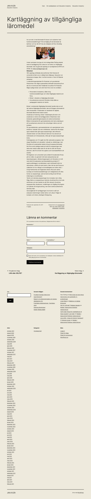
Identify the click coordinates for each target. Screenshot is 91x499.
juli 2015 (9, 390)
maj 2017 (9, 356)
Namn (29, 240)
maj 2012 (9, 456)
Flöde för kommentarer (66, 335)
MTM (56, 206)
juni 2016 (9, 373)
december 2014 (11, 403)
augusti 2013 (10, 430)
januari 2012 (10, 464)
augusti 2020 (10, 333)
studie (62, 206)
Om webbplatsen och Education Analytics (58, 6)
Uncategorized (60, 204)
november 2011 (11, 469)
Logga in (62, 331)
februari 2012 (10, 462)
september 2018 (11, 341)
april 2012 (9, 458)
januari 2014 (10, 422)
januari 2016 (10, 382)
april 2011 (9, 479)
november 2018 (11, 337)
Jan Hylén (11, 6)
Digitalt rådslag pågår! (39, 309)
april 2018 (9, 346)
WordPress (81, 492)
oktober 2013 (10, 428)
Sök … (8, 291)
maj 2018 (9, 343)
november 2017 (11, 350)
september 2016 (11, 371)
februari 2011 (10, 484)
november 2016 (11, 367)
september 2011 (11, 473)
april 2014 (9, 416)
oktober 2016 (10, 369)
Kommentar (30, 224)
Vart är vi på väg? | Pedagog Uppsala (70, 305)
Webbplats (29, 248)
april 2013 (9, 439)
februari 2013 (10, 443)
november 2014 (11, 405)
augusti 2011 (10, 475)
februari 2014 (10, 420)
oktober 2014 (10, 407)
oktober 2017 (10, 352)
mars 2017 (10, 360)
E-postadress (51, 240)
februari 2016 (10, 379)
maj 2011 (9, 477)
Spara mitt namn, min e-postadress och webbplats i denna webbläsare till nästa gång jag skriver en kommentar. (46, 256)
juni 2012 (9, 454)
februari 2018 (10, 348)
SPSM (59, 206)
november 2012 (11, 450)
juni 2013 (9, 435)
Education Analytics (78, 6)
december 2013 (11, 424)
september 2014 (11, 409)
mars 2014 (10, 418)
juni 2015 (9, 392)
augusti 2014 (10, 411)
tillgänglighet (55, 208)
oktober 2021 (10, 331)
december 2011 (11, 467)
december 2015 (11, 384)
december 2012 (11, 447)
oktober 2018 (10, 339)
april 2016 (9, 377)
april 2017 (9, 358)
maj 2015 (9, 394)
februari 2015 (10, 401)
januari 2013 (10, 445)
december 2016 (11, 365)
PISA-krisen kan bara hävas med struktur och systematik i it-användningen (72, 297)
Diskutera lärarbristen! (39, 307)
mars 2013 (10, 441)
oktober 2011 (10, 471)
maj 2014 (9, 413)
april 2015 (9, 397)
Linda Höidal (63, 301)
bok (54, 206)
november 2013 (11, 426)
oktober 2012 (10, 452)
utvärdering (61, 208)
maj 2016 (9, 375)
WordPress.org (64, 337)
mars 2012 (10, 460)
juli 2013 (9, 433)
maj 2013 (9, 437)
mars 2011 (9, 481)
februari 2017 (10, 363)
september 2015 (11, 388)
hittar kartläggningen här (40, 69)
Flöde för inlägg (64, 333)
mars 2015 (10, 399)
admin (29, 206)
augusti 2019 (10, 335)
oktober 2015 (10, 386)
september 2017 (11, 354)
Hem (43, 6)
